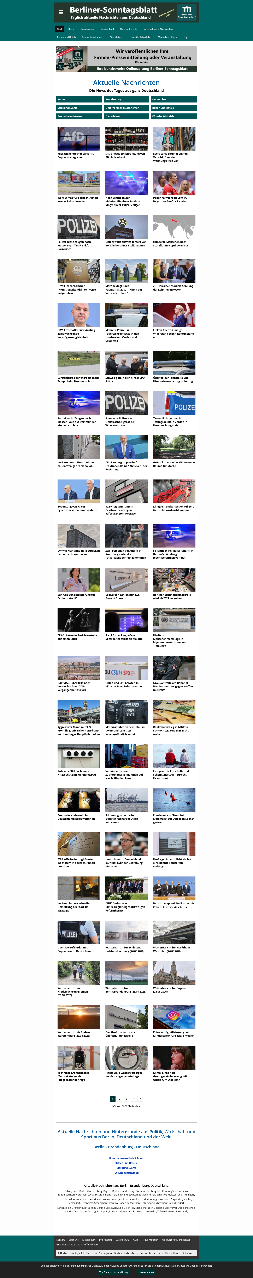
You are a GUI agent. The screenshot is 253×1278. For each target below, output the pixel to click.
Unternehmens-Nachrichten (158, 29)
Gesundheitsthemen (92, 37)
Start (59, 29)
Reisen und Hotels (66, 37)
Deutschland (107, 29)
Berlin (71, 29)
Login (186, 37)
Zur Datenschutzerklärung (113, 1272)
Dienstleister (116, 37)
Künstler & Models (140, 37)
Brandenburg (87, 29)
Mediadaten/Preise (167, 37)
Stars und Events (128, 29)
